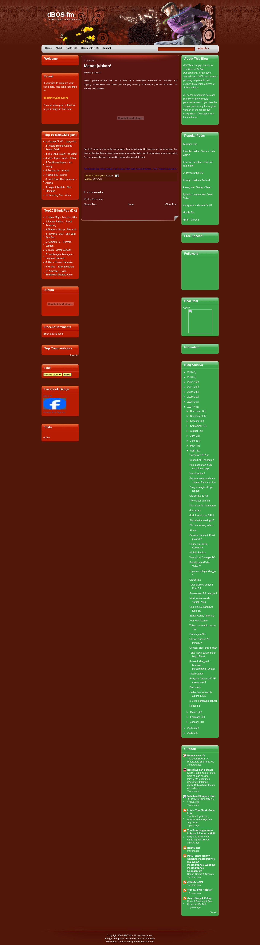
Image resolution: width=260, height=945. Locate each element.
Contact (106, 48)
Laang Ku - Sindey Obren (197, 187)
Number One (190, 144)
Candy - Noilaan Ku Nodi (196, 180)
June (193, 440)
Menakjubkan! (97, 65)
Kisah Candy (196, 673)
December (196, 411)
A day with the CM (193, 172)
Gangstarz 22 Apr (199, 495)
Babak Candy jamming (201, 615)
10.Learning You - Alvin (58, 195)
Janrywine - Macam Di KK (197, 205)
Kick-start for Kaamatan (202, 505)
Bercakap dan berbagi (200, 769)
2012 (190, 382)
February (195, 717)
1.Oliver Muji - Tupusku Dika (61, 217)
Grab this (73, 355)
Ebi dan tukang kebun (201, 525)
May (193, 445)
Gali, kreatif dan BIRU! (201, 515)
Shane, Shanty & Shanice (200, 874)
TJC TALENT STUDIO (199, 890)
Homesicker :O (196, 755)
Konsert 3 (194, 705)
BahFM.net (193, 847)
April (193, 450)
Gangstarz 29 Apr (199, 455)
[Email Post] (116, 175)
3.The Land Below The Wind (61, 153)
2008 (190, 401)
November (196, 416)
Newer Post (90, 204)
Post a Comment (93, 199)
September (196, 425)
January (195, 721)
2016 (190, 372)
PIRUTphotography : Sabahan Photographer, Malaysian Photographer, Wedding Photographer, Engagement (201, 863)
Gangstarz (195, 510)
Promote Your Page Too (54, 412)
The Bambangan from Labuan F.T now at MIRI (201, 832)
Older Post (171, 204)
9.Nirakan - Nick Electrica (59, 266)
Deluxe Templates (145, 938)
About (59, 48)
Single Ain (188, 212)
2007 (190, 406)
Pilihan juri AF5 (197, 634)
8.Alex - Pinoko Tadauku (59, 262)
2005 (190, 733)
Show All (213, 912)
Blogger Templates (114, 938)
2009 (190, 396)
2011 (190, 387)
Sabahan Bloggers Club (201, 796)
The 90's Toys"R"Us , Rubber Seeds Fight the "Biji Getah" (199, 819)
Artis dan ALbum (198, 620)
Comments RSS (90, 48)
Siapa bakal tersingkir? (202, 520)
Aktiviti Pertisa (197, 552)
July (192, 435)
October (195, 421)
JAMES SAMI (195, 882)
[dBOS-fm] (54, 408)
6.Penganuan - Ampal (57, 170)
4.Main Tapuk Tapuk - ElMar (61, 158)
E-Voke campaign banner (203, 700)
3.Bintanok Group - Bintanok (61, 229)
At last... (194, 530)
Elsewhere (97, 178)
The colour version (199, 500)
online (46, 437)
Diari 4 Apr (195, 687)
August (194, 430)
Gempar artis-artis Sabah (203, 647)
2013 (190, 377)
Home (48, 48)
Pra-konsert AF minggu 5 (203, 593)
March (194, 712)
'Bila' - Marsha (191, 219)
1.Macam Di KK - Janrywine (60, 141)
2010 (190, 391)
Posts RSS (71, 48)
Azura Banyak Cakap (199, 898)
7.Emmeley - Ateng (56, 174)
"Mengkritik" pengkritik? (202, 557)
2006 (190, 728)
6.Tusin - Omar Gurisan (58, 249)
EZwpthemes (147, 941)
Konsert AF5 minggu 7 (201, 460)
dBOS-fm (60, 14)
